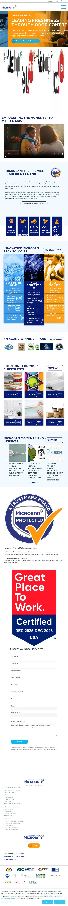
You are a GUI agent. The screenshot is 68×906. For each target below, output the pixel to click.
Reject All (48, 902)
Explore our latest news (52, 440)
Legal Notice (9, 825)
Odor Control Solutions (12, 803)
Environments (9, 799)
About (7, 819)
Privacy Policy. (48, 895)
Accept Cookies (59, 902)
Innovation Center (10, 813)
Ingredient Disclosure (11, 827)
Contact (35, 845)
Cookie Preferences (7, 902)
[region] (34, 897)
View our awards (55, 339)
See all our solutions (53, 367)
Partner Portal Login (11, 829)
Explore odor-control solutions (19, 41)
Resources (8, 801)
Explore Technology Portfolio (53, 250)
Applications (9, 797)
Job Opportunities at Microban (14, 821)
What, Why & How (10, 793)
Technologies (9, 795)
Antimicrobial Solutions (12, 787)
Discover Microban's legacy (34, 203)
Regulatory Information (12, 823)
